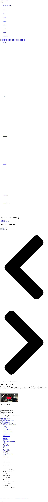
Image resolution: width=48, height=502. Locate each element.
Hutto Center (5, 451)
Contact (4, 10)
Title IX (4, 447)
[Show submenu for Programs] (7, 164)
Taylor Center (5, 452)
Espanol (4, 32)
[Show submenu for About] (6, 96)
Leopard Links (5, 202)
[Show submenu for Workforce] (7, 195)
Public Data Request (6, 433)
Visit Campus (2, 220)
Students (4, 42)
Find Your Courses (3, 229)
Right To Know (6, 445)
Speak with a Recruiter (4, 221)
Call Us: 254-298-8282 (7, 5)
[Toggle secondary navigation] (2, 2)
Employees (5, 438)
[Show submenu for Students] (7, 42)
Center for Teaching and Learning (9, 441)
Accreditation (5, 427)
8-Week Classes (3, 421)
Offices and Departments (7, 429)
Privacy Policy (18, 497)
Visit (4, 13)
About (4, 96)
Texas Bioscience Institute (7, 453)
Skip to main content (4, 0)
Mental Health (5, 444)
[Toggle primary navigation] (0, 2)
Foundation (5, 455)
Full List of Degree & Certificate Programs (8, 424)
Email (4, 440)
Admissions (5, 136)
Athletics (4, 24)
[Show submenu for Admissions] (8, 136)
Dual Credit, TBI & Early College (6, 423)
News (4, 435)
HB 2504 (4, 443)
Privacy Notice (5, 432)
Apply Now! (5, 36)
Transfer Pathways (3, 419)
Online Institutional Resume (8, 431)
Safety (4, 446)
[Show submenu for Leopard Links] (9, 203)
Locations (4, 21)
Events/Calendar (6, 456)
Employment (5, 439)
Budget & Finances (6, 430)
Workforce (5, 195)
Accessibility (5, 457)
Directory (4, 428)
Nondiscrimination (6, 436)
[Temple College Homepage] (12, 39)
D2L (4, 442)
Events (4, 28)
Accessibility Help (24, 497)
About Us (4, 426)
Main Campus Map (6, 449)
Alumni (4, 454)
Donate (4, 17)
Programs (4, 164)
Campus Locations (6, 450)
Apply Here (2, 228)
